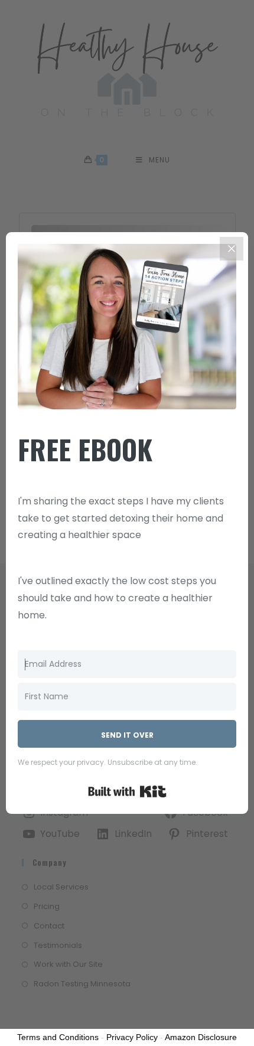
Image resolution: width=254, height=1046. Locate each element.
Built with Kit (127, 791)
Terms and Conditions (58, 1037)
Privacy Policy (132, 1037)
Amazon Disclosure (201, 1037)
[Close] (231, 248)
